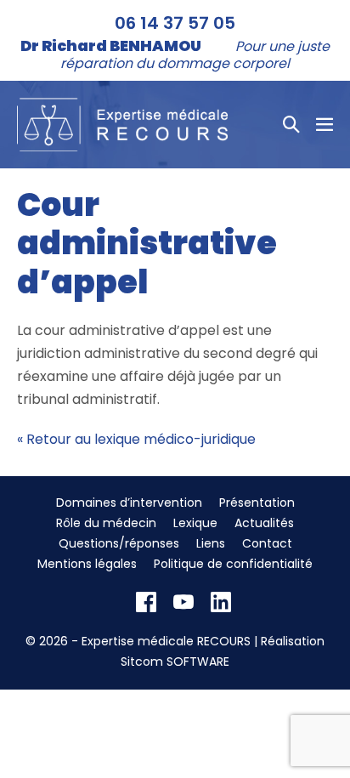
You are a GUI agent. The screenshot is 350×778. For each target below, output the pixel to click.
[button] (291, 124)
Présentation (257, 502)
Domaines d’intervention (129, 502)
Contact (267, 543)
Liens (210, 543)
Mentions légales (87, 563)
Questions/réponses (119, 543)
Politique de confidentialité (233, 563)
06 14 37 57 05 (175, 23)
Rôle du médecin (106, 522)
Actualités (264, 522)
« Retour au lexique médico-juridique (136, 439)
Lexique (195, 522)
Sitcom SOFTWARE (175, 661)
